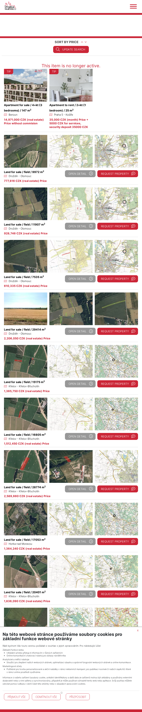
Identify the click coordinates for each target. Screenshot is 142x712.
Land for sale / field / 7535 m (24, 277)
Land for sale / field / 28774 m (25, 487)
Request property (115, 173)
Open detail (77, 173)
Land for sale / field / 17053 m (25, 539)
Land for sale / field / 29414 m (25, 329)
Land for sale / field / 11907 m (24, 224)
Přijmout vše (17, 697)
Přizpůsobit (77, 697)
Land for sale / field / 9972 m (24, 172)
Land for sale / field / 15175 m (24, 382)
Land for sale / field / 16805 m (25, 434)
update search (73, 49)
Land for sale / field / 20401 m (25, 592)
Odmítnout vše (46, 697)
